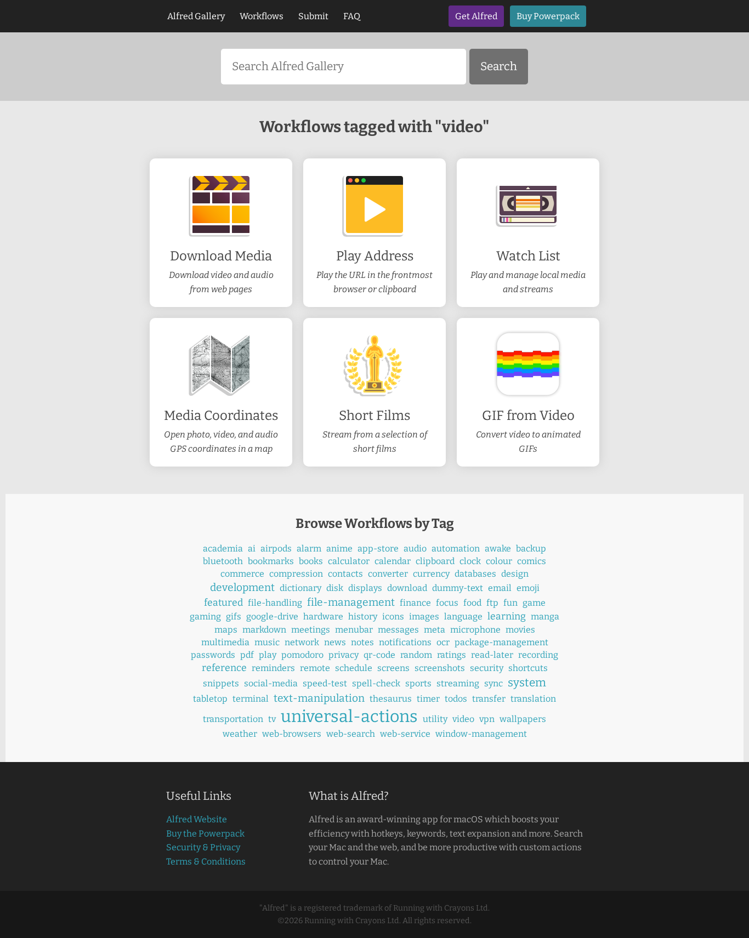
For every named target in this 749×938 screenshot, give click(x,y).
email (500, 588)
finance (415, 603)
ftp (492, 603)
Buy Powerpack (548, 16)
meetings (310, 629)
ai (252, 548)
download (407, 588)
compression (296, 574)
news (335, 642)
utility (435, 719)
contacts (345, 574)
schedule (353, 668)
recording (538, 655)
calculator (349, 561)
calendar (392, 561)
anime (339, 548)
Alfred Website (196, 819)
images (424, 616)
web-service (405, 734)
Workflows (261, 16)
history (362, 616)
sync (493, 683)
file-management (351, 602)
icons (393, 616)
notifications (405, 642)
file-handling (275, 603)
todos (456, 698)
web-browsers (291, 734)
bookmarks (271, 561)
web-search (350, 734)
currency (431, 574)
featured (223, 603)
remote (315, 668)
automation (456, 548)
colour (499, 561)
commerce (242, 574)
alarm (309, 548)
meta (434, 629)
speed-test (325, 683)
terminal (250, 698)
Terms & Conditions (206, 861)
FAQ (351, 16)
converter (388, 574)
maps (225, 629)
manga (545, 616)
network (302, 642)
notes (362, 642)
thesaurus (391, 698)
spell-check (376, 683)
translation (533, 698)
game (534, 603)
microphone (475, 629)
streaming (457, 683)
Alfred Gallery (196, 16)
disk (334, 588)
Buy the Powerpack (205, 833)
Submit (313, 16)
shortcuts (528, 668)
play (267, 655)
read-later (492, 655)
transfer (489, 698)
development (242, 587)
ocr (443, 642)
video (463, 719)
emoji (528, 588)
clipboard (435, 561)
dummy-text (457, 588)
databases (475, 574)
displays (365, 588)
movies (520, 629)
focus (447, 603)
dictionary (300, 588)
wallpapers (523, 719)
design (515, 574)
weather (240, 734)
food (472, 603)
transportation (233, 719)
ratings (451, 655)
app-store (378, 548)
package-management (501, 642)
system (527, 683)
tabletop (210, 698)
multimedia (225, 642)
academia (223, 548)
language (463, 616)
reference (224, 668)
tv (272, 719)
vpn (487, 719)
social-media (271, 683)
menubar (354, 629)
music (267, 642)
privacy (343, 655)
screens (393, 668)
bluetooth (223, 561)
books (311, 561)
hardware (323, 616)
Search (498, 66)
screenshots (440, 668)
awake (498, 548)
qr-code (379, 655)
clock (470, 561)
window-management (481, 734)
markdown (264, 629)
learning (506, 616)
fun (510, 603)
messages (398, 629)
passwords (213, 655)
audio (415, 548)
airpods (276, 548)
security (486, 668)
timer (428, 698)
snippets (221, 683)
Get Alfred (476, 16)
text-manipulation (319, 698)
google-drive (272, 616)
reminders (273, 668)
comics (531, 561)
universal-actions (349, 716)
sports (418, 683)
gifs (233, 616)
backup (531, 548)
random (416, 655)
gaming (205, 616)
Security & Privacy (203, 847)
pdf (247, 655)
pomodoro (302, 655)
